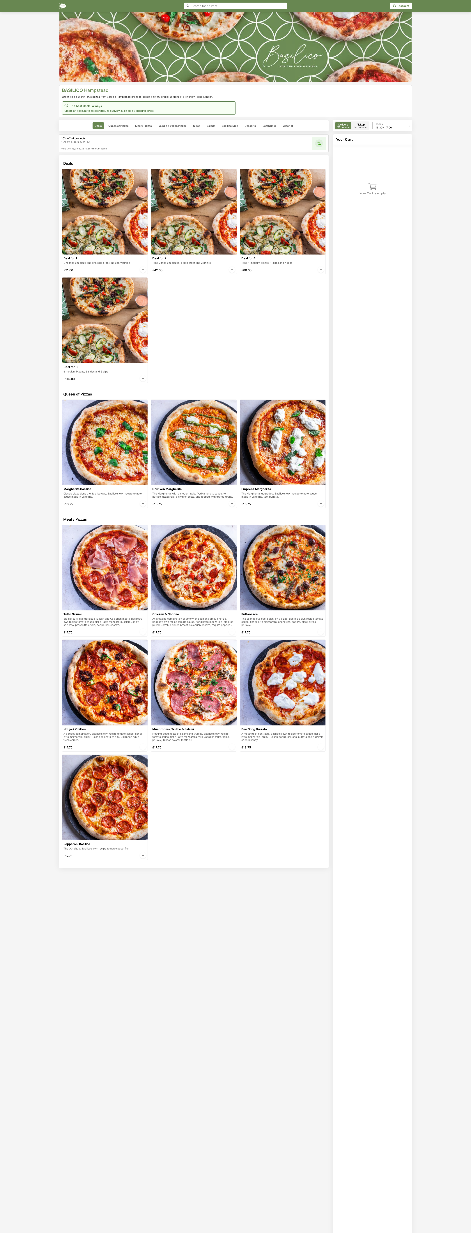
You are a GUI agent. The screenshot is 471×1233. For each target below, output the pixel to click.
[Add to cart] (143, 269)
